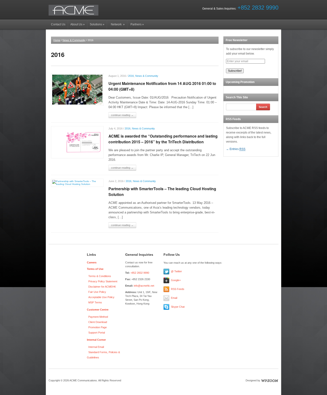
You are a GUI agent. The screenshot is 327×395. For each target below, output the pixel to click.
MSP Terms (95, 302)
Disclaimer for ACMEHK (102, 286)
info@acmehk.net (144, 285)
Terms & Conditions (99, 276)
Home (56, 40)
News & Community (73, 40)
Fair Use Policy (97, 291)
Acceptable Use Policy (101, 297)
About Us (77, 24)
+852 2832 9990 (257, 7)
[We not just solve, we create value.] (73, 10)
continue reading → (122, 115)
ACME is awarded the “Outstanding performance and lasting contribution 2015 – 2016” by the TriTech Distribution (163, 139)
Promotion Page (97, 327)
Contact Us (58, 24)
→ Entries (235, 149)
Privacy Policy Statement (102, 281)
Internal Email (96, 346)
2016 (131, 75)
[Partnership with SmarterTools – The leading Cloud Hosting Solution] (77, 182)
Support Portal (96, 332)
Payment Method (98, 316)
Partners (137, 24)
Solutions (97, 24)
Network (117, 24)
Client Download (97, 322)
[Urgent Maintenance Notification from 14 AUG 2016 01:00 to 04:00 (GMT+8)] (77, 89)
